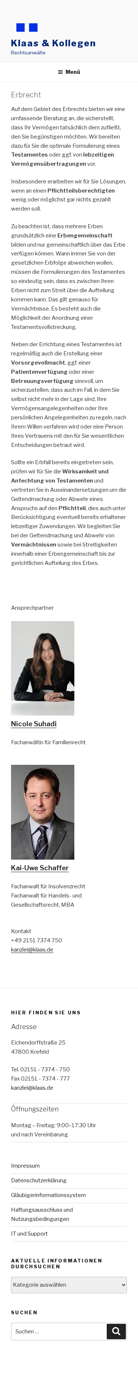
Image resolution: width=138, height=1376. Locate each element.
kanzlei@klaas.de (32, 949)
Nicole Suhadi (34, 724)
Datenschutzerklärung (39, 1180)
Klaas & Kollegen (53, 43)
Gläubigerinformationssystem (48, 1195)
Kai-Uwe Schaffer (40, 868)
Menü (73, 72)
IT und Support (29, 1233)
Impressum (25, 1165)
